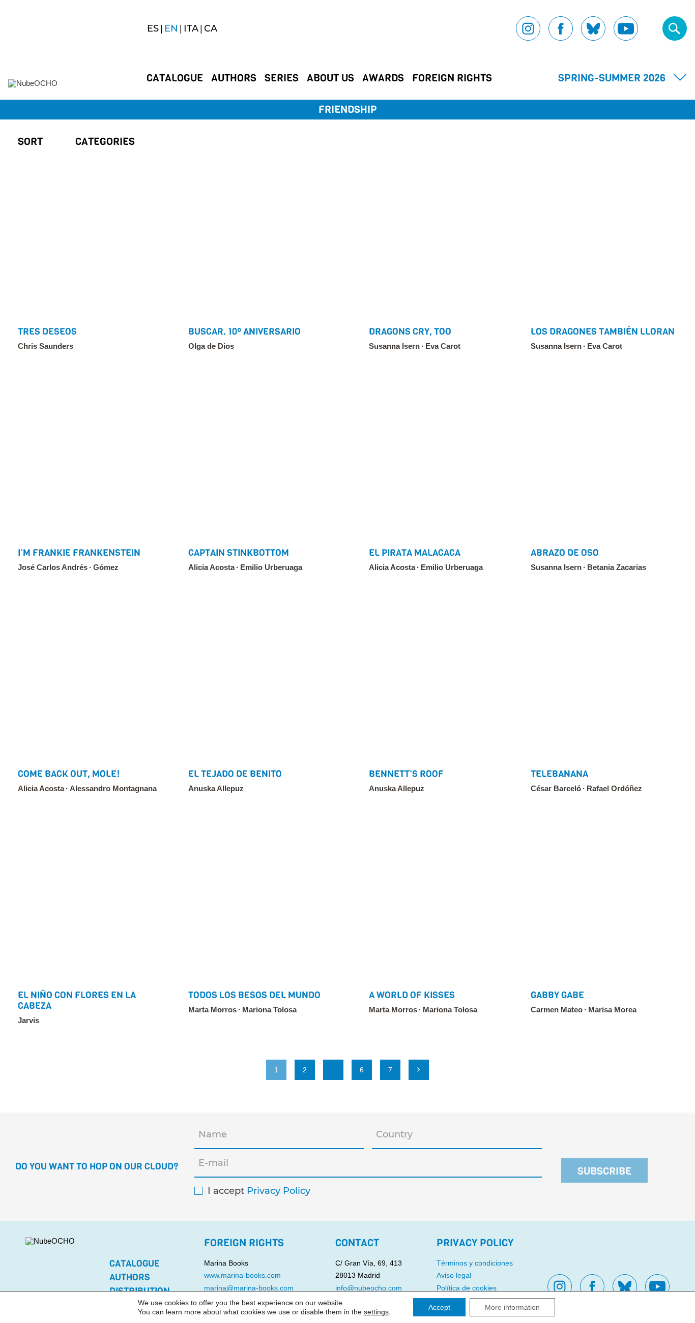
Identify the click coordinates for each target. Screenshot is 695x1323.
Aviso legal (454, 1275)
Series (282, 78)
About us (330, 78)
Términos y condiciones (475, 1263)
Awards (383, 78)
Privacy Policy (278, 1191)
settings (376, 1312)
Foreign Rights (452, 78)
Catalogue (175, 78)
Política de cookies (467, 1288)
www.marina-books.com (242, 1275)
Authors (233, 78)
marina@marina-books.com (249, 1288)
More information (512, 1307)
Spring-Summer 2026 (611, 78)
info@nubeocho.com (368, 1288)
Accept (439, 1307)
